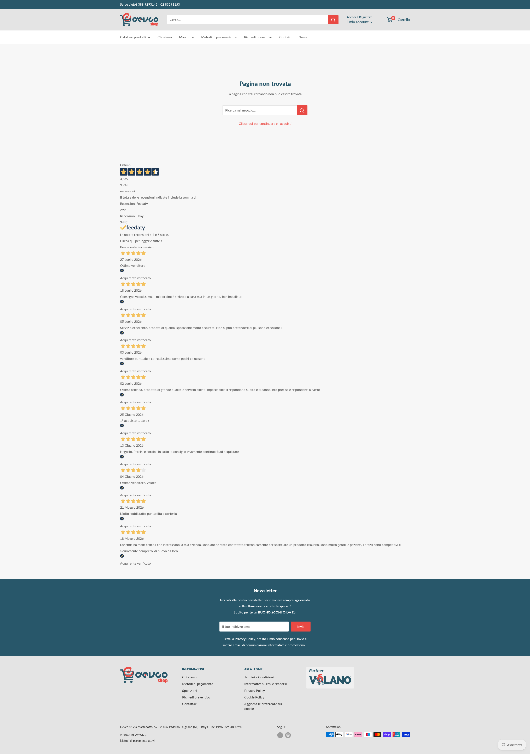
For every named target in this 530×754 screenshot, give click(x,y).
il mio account (358, 22)
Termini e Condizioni (259, 677)
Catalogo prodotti (133, 37)
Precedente (128, 247)
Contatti (285, 37)
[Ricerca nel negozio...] (302, 110)
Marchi (184, 37)
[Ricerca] (333, 19)
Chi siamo (165, 37)
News (303, 37)
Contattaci (190, 704)
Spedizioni (189, 690)
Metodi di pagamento (216, 37)
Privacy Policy (245, 639)
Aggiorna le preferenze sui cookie (263, 706)
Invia (300, 626)
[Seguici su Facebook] (280, 735)
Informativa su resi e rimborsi (265, 684)
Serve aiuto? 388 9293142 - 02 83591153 (150, 4)
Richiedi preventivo (258, 37)
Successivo (145, 247)
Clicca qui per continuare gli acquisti (265, 123)
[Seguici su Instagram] (288, 735)
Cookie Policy (254, 697)
